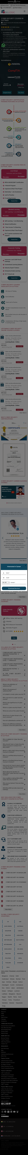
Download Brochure (14, 588)
